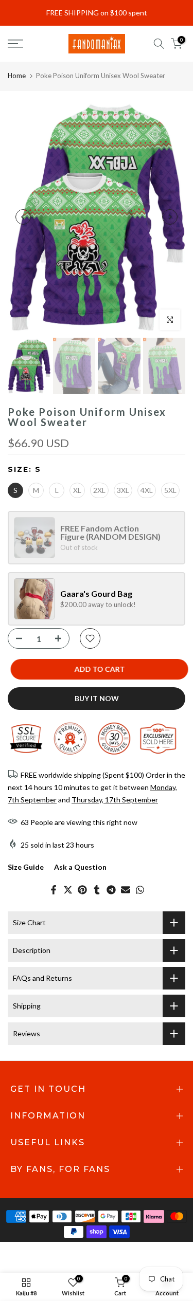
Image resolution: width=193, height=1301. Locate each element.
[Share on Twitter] (68, 890)
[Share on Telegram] (111, 890)
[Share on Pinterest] (82, 890)
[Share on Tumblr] (96, 890)
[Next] (170, 217)
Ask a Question (80, 867)
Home (17, 75)
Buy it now (97, 698)
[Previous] (23, 217)
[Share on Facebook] (53, 890)
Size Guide (26, 867)
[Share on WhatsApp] (140, 890)
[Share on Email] (125, 890)
